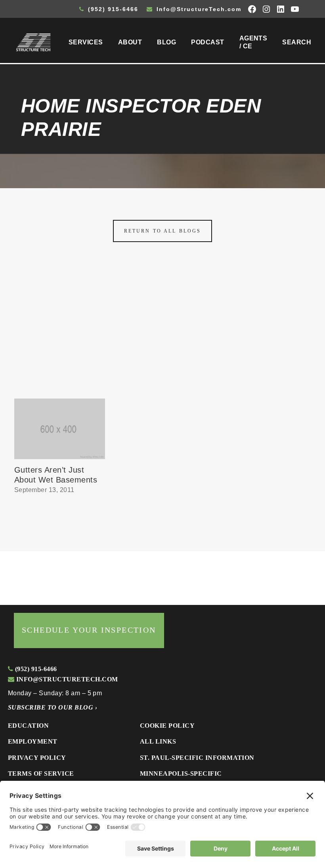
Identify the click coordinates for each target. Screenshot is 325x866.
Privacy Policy (37, 757)
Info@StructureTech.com (197, 9)
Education (28, 725)
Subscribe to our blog (52, 707)
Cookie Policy (167, 725)
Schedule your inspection (89, 630)
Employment (32, 741)
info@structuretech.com (66, 679)
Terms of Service (41, 773)
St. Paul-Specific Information (197, 757)
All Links (158, 741)
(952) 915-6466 (112, 9)
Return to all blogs (162, 231)
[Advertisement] (162, 339)
